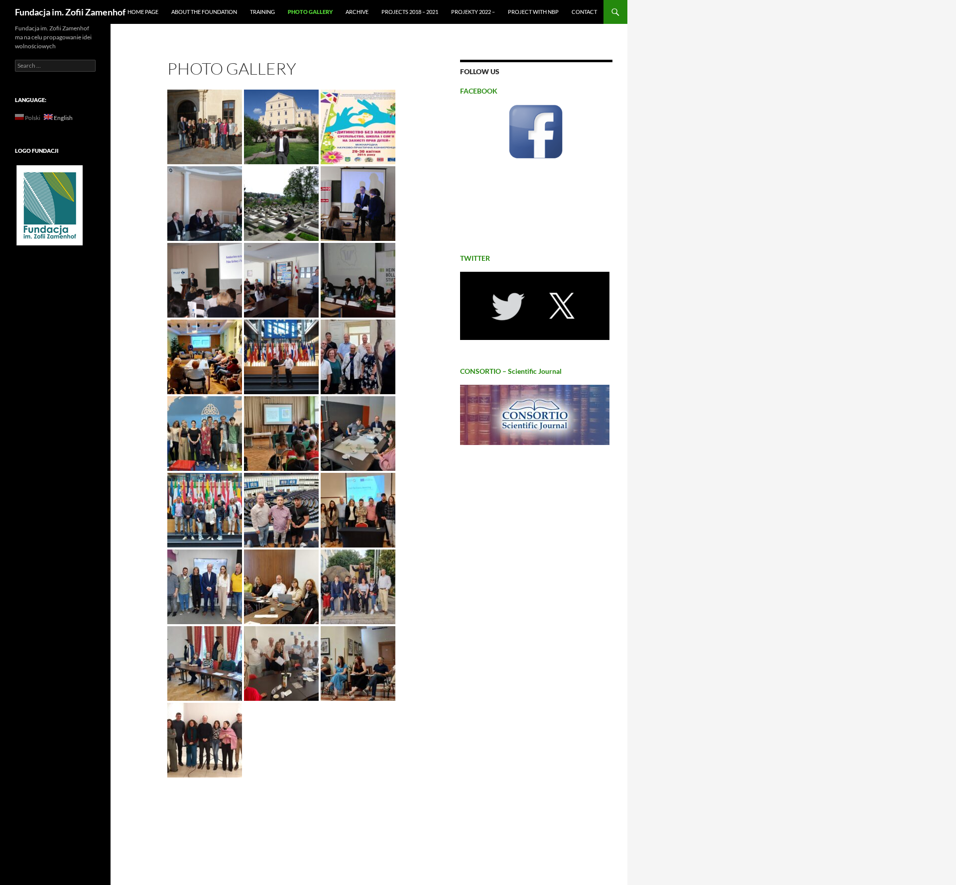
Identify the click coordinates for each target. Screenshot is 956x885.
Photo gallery (310, 11)
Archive (357, 11)
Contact (584, 11)
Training (262, 11)
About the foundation (204, 11)
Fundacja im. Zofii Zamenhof (70, 11)
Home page (142, 11)
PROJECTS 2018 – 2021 (409, 11)
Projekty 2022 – (473, 11)
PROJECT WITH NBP (533, 11)
